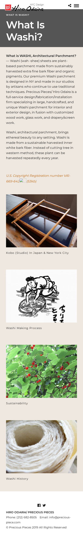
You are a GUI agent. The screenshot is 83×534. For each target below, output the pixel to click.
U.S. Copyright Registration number (35, 176)
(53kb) (31, 181)
